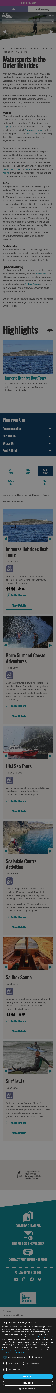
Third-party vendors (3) (45, 1337)
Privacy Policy (20, 1352)
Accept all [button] (28, 1377)
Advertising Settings (9, 1350)
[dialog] (28, 1355)
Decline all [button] (28, 1383)
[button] (28, 1388)
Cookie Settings (8, 1352)
